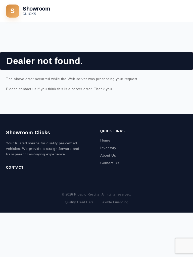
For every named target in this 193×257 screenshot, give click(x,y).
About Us (108, 155)
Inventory (108, 148)
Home (105, 140)
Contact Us (109, 163)
